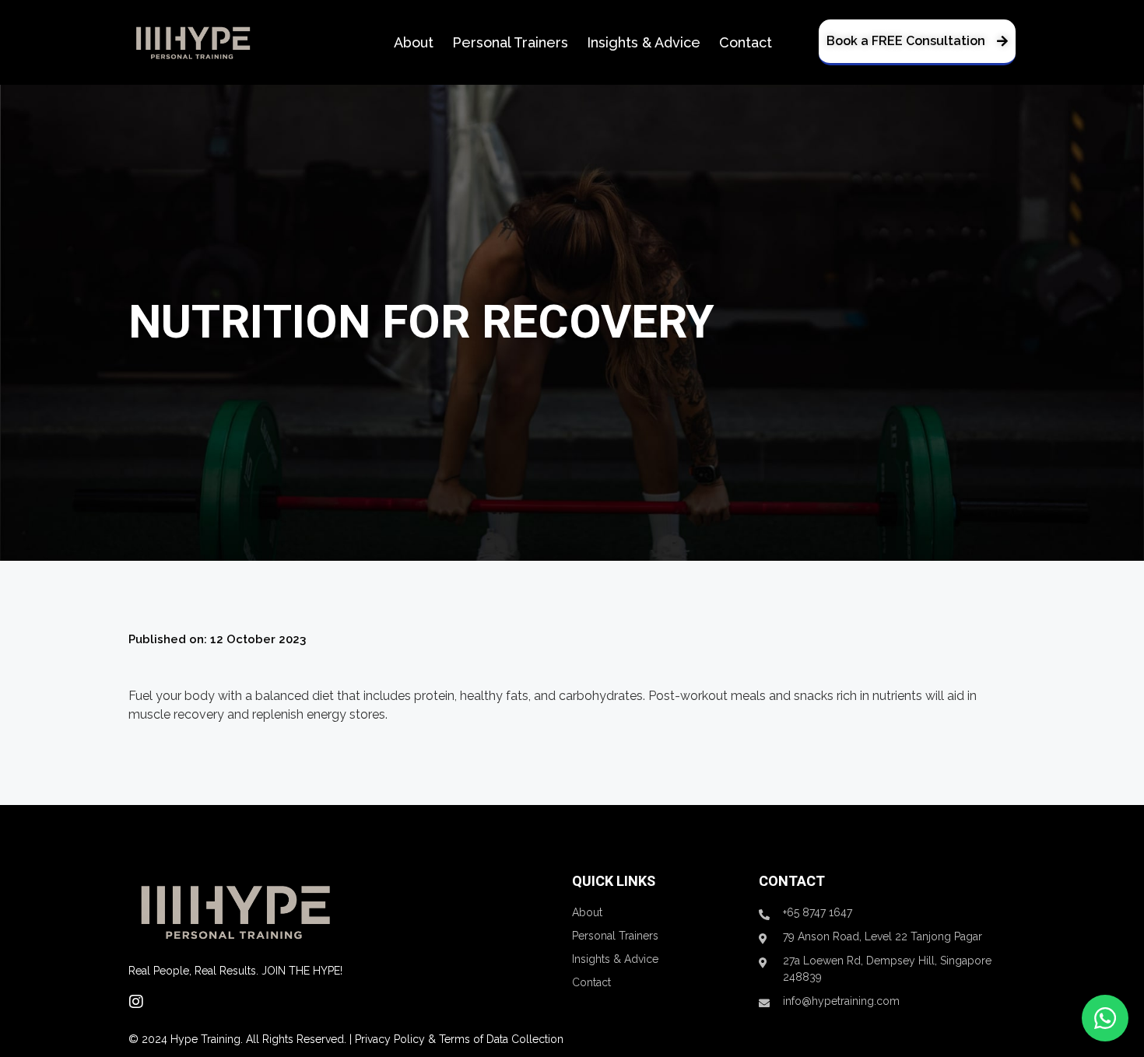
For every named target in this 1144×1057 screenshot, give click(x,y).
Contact (745, 43)
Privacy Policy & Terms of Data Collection (459, 1039)
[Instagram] (136, 1002)
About (413, 43)
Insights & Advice (643, 43)
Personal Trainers (510, 43)
